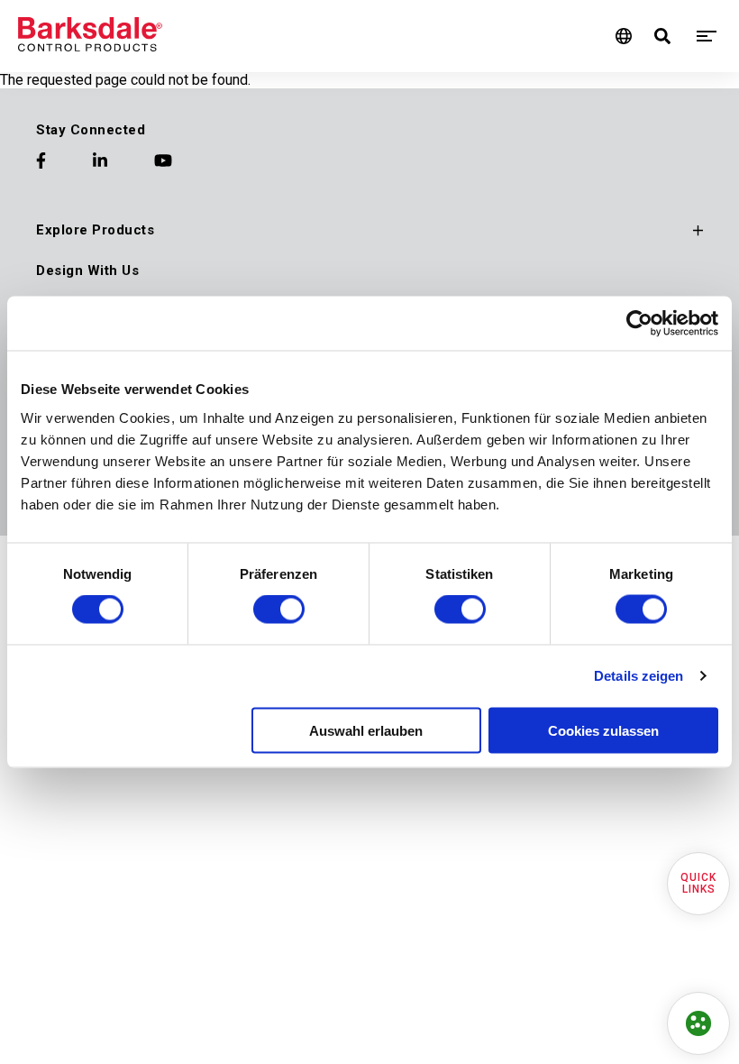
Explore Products (95, 230)
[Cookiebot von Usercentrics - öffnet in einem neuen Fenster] (639, 323)
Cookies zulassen (603, 730)
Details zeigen (638, 675)
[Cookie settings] (698, 1023)
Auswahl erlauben (366, 730)
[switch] (279, 609)
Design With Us (87, 270)
